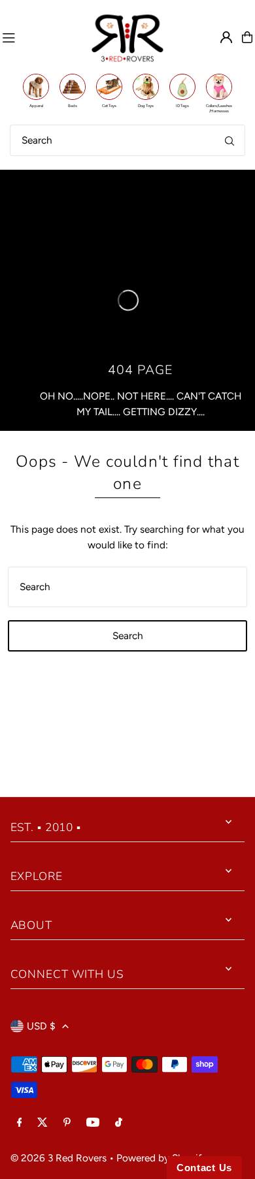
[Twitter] (42, 1123)
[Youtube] (92, 1123)
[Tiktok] (118, 1123)
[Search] (229, 140)
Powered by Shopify (161, 1158)
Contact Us (204, 1167)
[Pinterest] (67, 1123)
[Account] (226, 37)
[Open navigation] (40, 37)
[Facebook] (19, 1123)
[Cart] (247, 37)
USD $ (41, 1026)
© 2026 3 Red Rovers (58, 1158)
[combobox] (127, 140)
